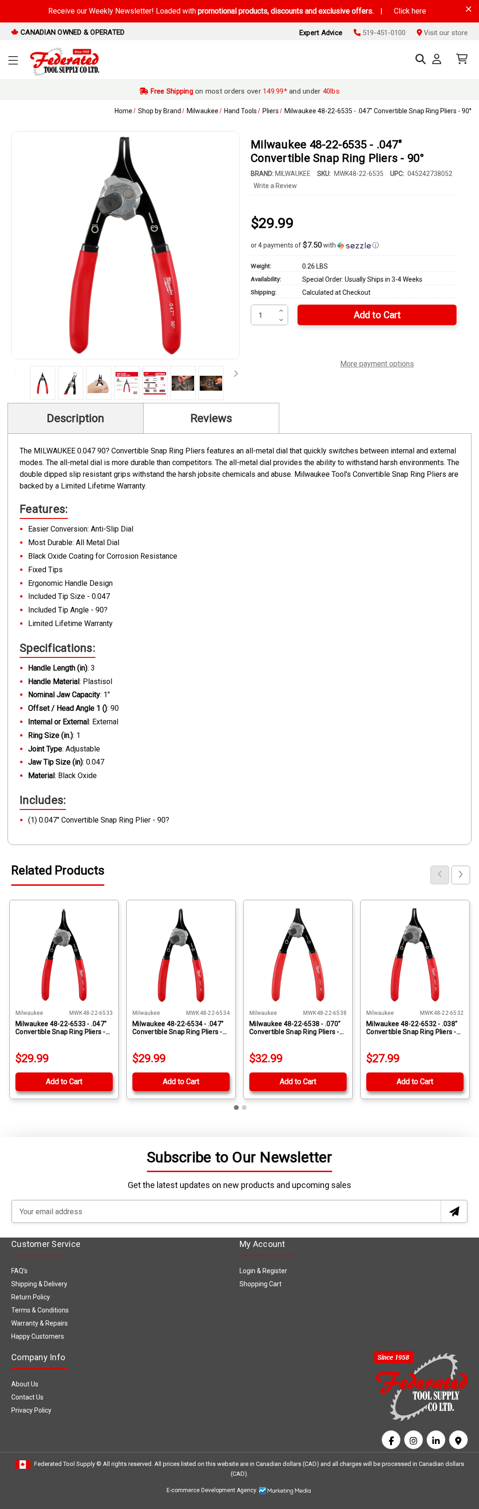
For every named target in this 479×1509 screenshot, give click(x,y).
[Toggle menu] (13, 60)
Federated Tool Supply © (68, 1463)
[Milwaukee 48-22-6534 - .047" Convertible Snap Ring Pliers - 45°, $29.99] (181, 954)
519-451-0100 (383, 33)
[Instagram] (413, 1439)
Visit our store (445, 33)
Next (233, 376)
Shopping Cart (261, 1284)
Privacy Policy (31, 1410)
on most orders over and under (244, 91)
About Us (24, 1384)
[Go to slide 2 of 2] (244, 1107)
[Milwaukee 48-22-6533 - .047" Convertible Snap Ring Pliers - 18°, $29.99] (64, 954)
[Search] (418, 59)
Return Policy (30, 1297)
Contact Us (27, 1397)
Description (75, 418)
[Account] (439, 59)
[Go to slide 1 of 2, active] (236, 1107)
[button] (354, 245)
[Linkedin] (436, 1439)
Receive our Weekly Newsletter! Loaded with (237, 11)
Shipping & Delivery (39, 1284)
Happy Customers (37, 1336)
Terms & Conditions (40, 1310)
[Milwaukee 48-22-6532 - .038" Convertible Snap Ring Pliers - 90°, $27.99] (415, 954)
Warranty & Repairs (39, 1323)
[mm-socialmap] (458, 1439)
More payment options (377, 362)
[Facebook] (391, 1439)
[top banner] (468, 9)
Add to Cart (64, 1081)
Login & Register (263, 1271)
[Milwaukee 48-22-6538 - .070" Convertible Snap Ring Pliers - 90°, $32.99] (298, 954)
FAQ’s (19, 1271)
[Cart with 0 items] (459, 59)
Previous (17, 376)
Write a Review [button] (275, 186)
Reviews (211, 418)
